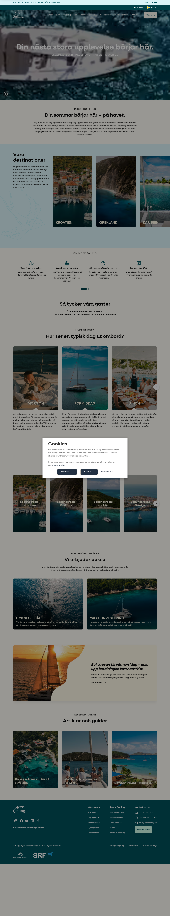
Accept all (67, 472)
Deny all (89, 472)
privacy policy (58, 465)
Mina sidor (139, 7)
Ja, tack (149, 2)
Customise (107, 472)
